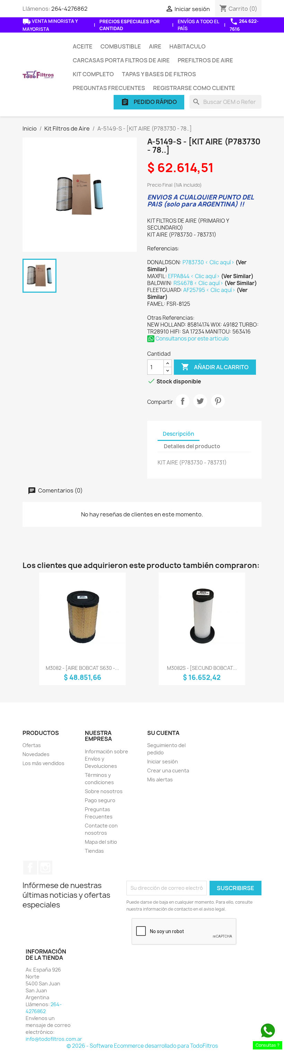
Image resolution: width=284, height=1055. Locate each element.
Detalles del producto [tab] (192, 446)
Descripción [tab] (178, 433)
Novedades (36, 754)
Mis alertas (160, 779)
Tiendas (94, 851)
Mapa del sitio (101, 842)
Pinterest (218, 401)
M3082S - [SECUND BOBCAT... (202, 668)
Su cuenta (163, 733)
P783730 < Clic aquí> (209, 262)
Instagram (45, 868)
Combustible (120, 46)
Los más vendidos (43, 763)
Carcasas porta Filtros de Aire (121, 60)
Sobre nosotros (104, 791)
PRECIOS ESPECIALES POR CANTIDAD (129, 25)
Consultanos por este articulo (191, 338)
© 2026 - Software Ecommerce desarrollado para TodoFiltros (142, 1045)
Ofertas (32, 745)
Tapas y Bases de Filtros (159, 74)
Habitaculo (187, 46)
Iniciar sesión (162, 761)
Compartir (182, 401)
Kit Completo (93, 74)
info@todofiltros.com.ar (54, 1039)
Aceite (82, 46)
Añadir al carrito (215, 367)
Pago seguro (100, 800)
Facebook (30, 868)
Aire (155, 46)
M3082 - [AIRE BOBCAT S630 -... (82, 668)
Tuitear (200, 401)
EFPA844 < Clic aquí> (194, 276)
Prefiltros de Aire (205, 60)
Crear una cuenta (168, 770)
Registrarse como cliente (194, 88)
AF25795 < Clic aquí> (210, 290)
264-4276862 (69, 8)
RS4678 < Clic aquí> (199, 283)
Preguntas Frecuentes (109, 88)
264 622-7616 (244, 24)
